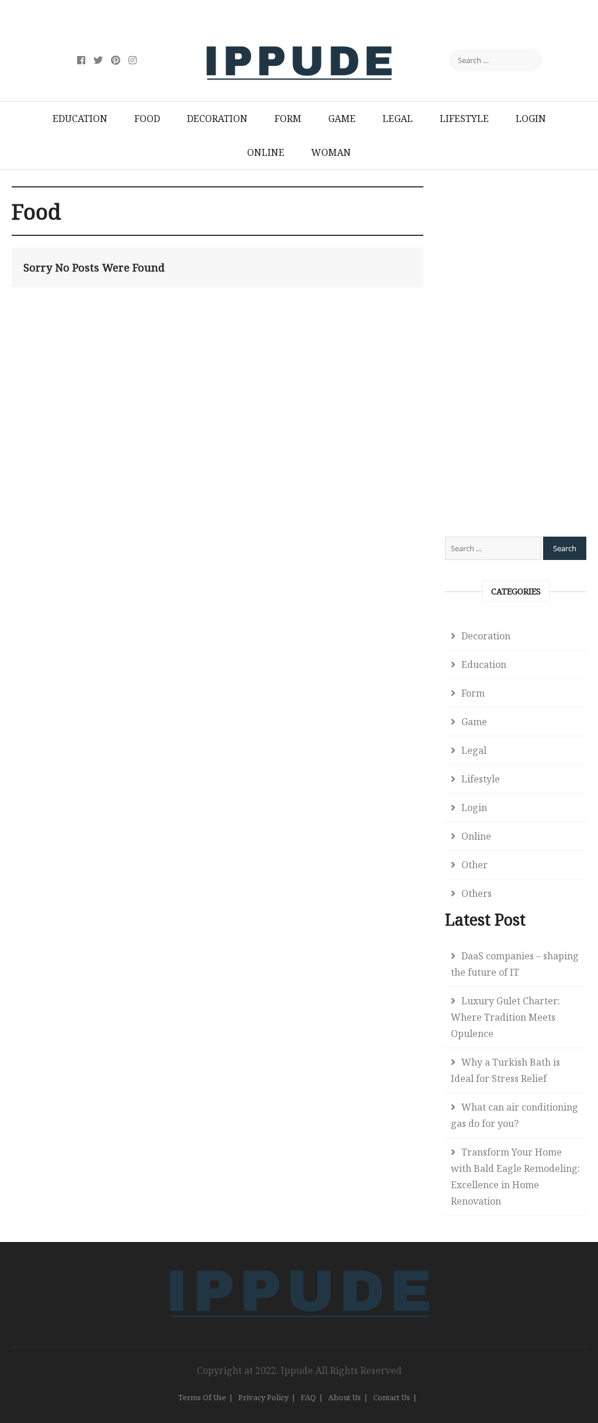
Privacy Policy (263, 1397)
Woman (331, 152)
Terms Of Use (202, 1397)
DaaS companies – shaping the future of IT (515, 964)
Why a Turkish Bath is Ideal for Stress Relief (505, 1070)
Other (474, 864)
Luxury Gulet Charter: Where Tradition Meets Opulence (505, 1017)
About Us (344, 1397)
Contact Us (391, 1397)
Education (80, 118)
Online (265, 152)
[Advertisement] (515, 361)
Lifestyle (464, 118)
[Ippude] (299, 1268)
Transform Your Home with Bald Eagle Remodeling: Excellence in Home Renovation (515, 1177)
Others (476, 893)
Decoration (217, 118)
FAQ (308, 1397)
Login (531, 118)
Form (287, 118)
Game (342, 118)
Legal (398, 118)
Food (147, 118)
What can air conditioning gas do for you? (514, 1115)
